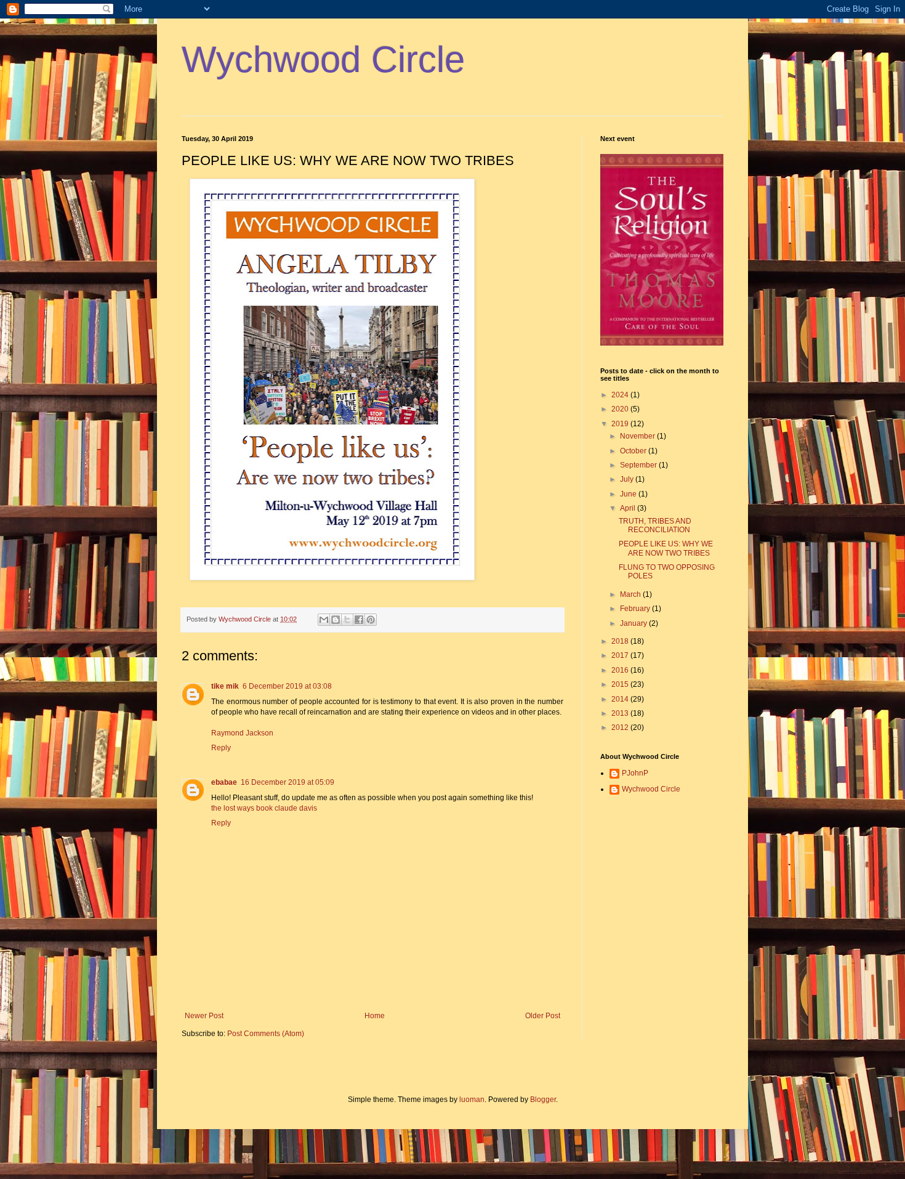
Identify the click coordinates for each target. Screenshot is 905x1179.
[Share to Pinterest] (370, 620)
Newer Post (204, 1015)
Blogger (543, 1099)
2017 (620, 655)
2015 (620, 684)
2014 (620, 699)
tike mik (225, 686)
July (627, 479)
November (638, 436)
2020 (620, 409)
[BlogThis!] (335, 620)
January (634, 623)
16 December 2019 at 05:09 (287, 782)
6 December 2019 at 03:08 (287, 686)
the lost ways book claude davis (264, 808)
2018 (620, 641)
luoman (472, 1099)
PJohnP (635, 773)
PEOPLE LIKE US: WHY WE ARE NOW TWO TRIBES (666, 548)
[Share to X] (347, 620)
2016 (620, 670)
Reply (221, 747)
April (628, 508)
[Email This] (324, 620)
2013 (620, 713)
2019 (620, 423)
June (629, 494)
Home (374, 1015)
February (636, 608)
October (634, 451)
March (631, 594)
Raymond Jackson (242, 733)
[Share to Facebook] (359, 620)
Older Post (542, 1015)
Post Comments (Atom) (265, 1033)
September (639, 465)
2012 (620, 727)
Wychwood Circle (323, 59)
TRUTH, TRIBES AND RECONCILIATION (655, 525)
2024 (620, 395)
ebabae (224, 782)
